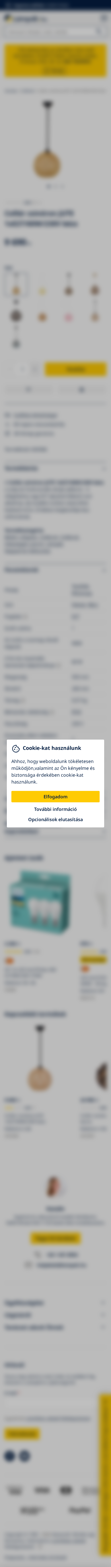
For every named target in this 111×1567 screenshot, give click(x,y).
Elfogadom (55, 796)
